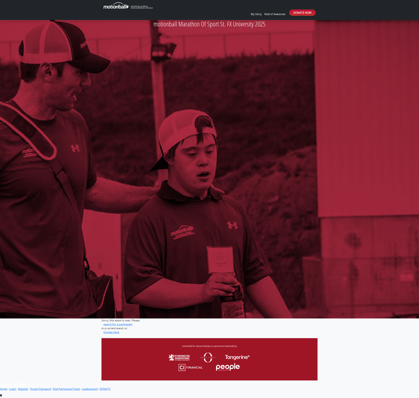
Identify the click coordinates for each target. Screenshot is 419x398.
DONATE (105, 389)
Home (3, 389)
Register (23, 389)
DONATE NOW (302, 12)
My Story (256, 14)
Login (12, 389)
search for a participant (117, 324)
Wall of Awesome (274, 14)
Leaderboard (90, 389)
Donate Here (111, 332)
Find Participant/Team (66, 389)
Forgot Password (40, 389)
